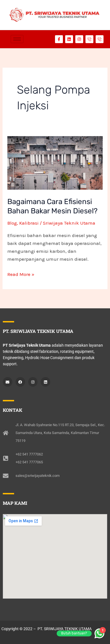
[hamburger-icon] (17, 39)
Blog (12, 223)
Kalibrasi (29, 223)
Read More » (20, 273)
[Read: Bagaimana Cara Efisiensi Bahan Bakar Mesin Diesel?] (55, 163)
